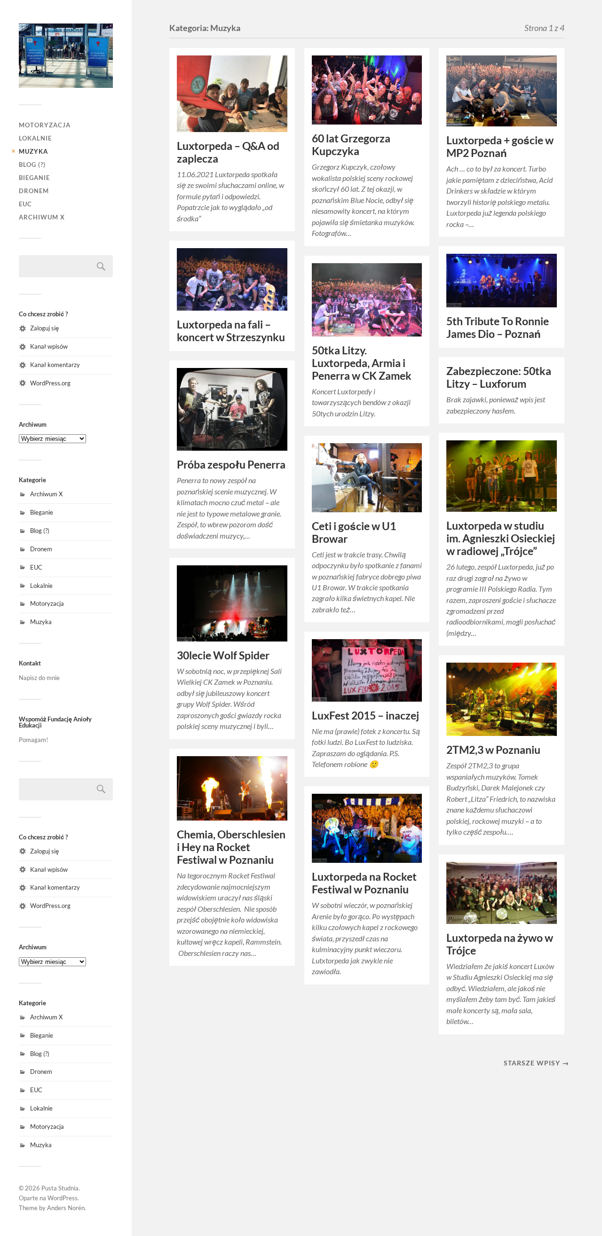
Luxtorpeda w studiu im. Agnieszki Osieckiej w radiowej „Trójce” (500, 538)
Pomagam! (33, 739)
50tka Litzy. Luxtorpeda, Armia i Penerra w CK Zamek (362, 363)
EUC (25, 204)
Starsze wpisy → (536, 1063)
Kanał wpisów (49, 346)
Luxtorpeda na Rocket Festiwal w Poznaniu (364, 883)
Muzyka (33, 151)
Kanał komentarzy (55, 364)
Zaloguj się (44, 328)
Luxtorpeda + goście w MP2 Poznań (500, 146)
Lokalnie (35, 138)
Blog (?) (32, 164)
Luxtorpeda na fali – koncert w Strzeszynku (231, 331)
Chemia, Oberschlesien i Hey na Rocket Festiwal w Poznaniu (231, 847)
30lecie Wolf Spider (223, 655)
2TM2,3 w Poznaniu (493, 749)
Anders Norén (66, 1208)
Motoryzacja (45, 125)
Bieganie (34, 177)
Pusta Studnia (60, 1188)
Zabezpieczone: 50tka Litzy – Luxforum (498, 377)
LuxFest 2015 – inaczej (365, 715)
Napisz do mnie (39, 677)
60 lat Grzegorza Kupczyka (351, 144)
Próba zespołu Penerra (231, 464)
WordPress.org (50, 383)
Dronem (34, 191)
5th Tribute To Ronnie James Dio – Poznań (497, 327)
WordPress (63, 1198)
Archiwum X (42, 217)
